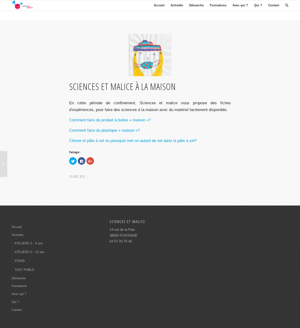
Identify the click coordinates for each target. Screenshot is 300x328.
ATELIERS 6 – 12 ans (30, 252)
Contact (17, 310)
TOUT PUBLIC (25, 270)
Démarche (19, 278)
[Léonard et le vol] (3, 164)
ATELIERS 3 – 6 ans (29, 243)
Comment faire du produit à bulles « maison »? (110, 120)
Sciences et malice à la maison (122, 86)
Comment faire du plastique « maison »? (104, 130)
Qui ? (15, 302)
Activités (18, 235)
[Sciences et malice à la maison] (150, 55)
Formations (19, 286)
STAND (20, 261)
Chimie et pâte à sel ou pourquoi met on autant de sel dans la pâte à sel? (133, 140)
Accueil (17, 227)
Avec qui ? (19, 294)
